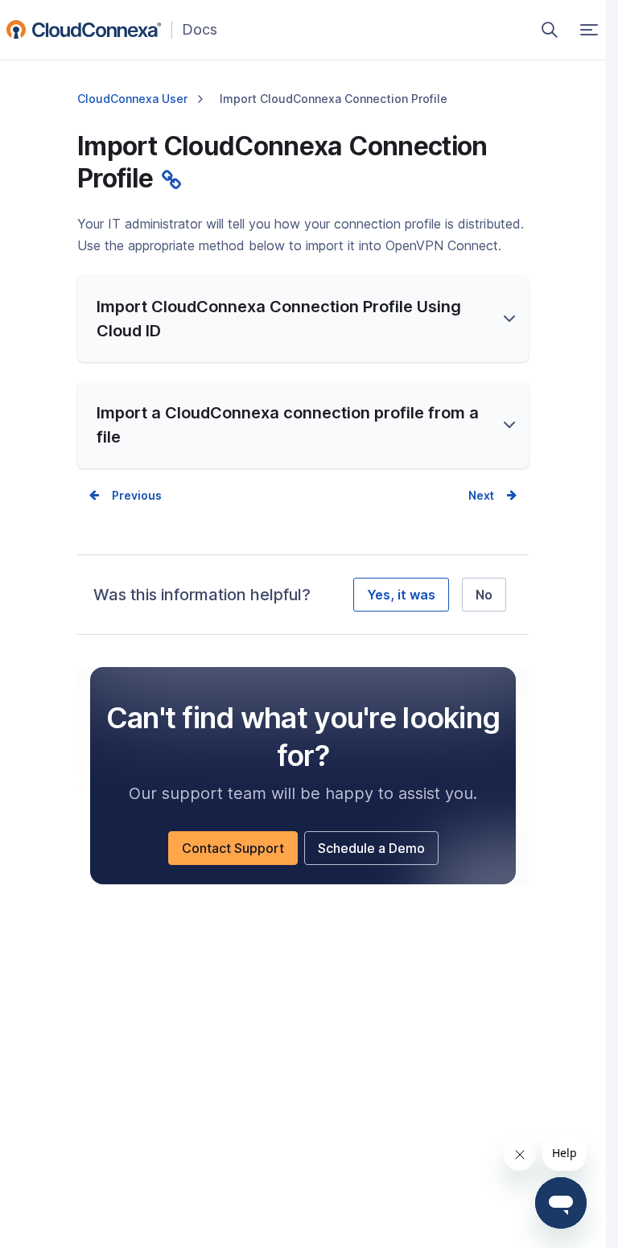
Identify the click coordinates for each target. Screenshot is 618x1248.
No (484, 595)
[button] (303, 318)
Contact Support (240, 852)
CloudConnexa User (132, 98)
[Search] (550, 30)
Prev (125, 495)
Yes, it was (401, 595)
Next (481, 495)
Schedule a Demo (378, 852)
